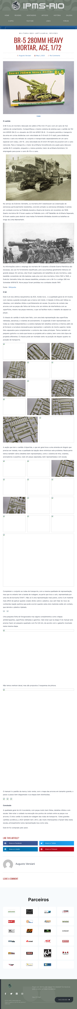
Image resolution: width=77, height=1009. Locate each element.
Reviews (18, 15)
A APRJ (11, 21)
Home (7, 15)
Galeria (69, 15)
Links (48, 21)
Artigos (45, 15)
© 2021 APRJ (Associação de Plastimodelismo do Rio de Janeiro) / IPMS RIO (15, 1002)
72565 (38, 116)
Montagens (31, 15)
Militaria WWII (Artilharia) (33, 33)
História (57, 15)
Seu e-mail (36, 997)
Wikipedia (12, 287)
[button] (20, 843)
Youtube (29, 21)
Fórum (66, 21)
